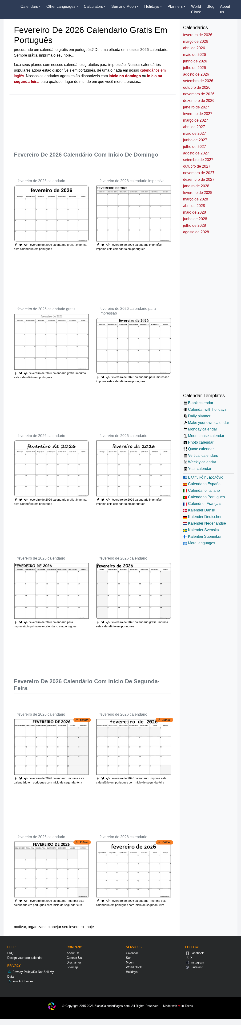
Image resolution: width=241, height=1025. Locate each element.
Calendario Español (204, 484)
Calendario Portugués (206, 497)
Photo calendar (200, 442)
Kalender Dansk (201, 510)
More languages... (202, 543)
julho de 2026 (194, 68)
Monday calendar (202, 429)
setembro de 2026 (198, 81)
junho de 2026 (195, 61)
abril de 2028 (194, 206)
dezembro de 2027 (198, 179)
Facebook (196, 953)
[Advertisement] (99, 120)
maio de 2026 (194, 55)
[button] (21, 244)
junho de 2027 (195, 140)
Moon (129, 962)
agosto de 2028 (196, 232)
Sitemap (72, 967)
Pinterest (196, 967)
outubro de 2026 (196, 87)
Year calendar (199, 469)
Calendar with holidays (207, 409)
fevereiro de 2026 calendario (41, 181)
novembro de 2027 (198, 173)
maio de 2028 (194, 212)
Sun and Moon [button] (123, 6)
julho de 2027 (194, 147)
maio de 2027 (194, 133)
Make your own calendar (208, 423)
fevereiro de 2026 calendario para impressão (128, 311)
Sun (128, 958)
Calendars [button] (29, 6)
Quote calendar (201, 449)
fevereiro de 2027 (197, 114)
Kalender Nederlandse (206, 523)
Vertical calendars (203, 455)
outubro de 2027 (196, 166)
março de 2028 (195, 199)
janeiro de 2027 (196, 107)
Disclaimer (74, 962)
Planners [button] (175, 6)
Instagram (196, 962)
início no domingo (125, 76)
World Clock (196, 9)
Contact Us (74, 958)
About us (225, 9)
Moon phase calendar (206, 436)
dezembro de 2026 (198, 101)
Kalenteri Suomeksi (204, 536)
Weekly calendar (202, 462)
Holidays (132, 972)
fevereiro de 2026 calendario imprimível (132, 181)
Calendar (132, 953)
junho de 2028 (195, 219)
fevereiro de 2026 (197, 35)
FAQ (10, 953)
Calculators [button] (93, 6)
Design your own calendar (24, 958)
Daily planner (199, 416)
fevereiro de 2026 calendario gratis (46, 309)
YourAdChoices (22, 981)
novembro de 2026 (198, 94)
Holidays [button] (151, 6)
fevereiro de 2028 (197, 193)
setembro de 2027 (198, 160)
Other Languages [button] (60, 6)
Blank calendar (200, 403)
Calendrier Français (204, 504)
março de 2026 (195, 41)
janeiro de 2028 (196, 186)
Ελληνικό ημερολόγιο (205, 477)
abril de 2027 (194, 127)
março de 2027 (195, 120)
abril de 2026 (194, 48)
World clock (134, 967)
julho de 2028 (194, 225)
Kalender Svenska (203, 530)
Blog (210, 6)
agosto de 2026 (196, 74)
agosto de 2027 (196, 153)
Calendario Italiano (203, 490)
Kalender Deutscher (204, 517)
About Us (73, 953)
